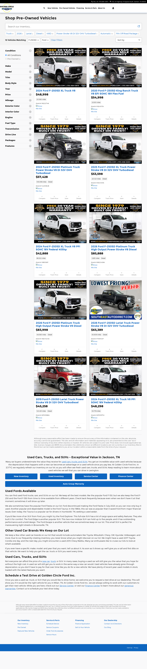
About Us (101, 8)
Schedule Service (52, 624)
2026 (20, 33)
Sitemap (129, 647)
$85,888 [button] (97, 253)
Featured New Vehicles (26, 631)
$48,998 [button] (42, 94)
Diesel (39, 33)
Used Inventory (56, 476)
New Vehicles (53, 8)
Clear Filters (56, 40)
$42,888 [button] (42, 253)
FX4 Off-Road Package (127, 33)
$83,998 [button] (42, 329)
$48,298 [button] (97, 406)
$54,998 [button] (97, 97)
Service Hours (51, 634)
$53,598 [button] (97, 174)
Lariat (29, 33)
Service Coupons (52, 627)
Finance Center (125, 476)
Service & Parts (91, 8)
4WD (50, 33)
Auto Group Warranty (73, 484)
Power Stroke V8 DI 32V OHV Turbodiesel (76, 33)
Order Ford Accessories (54, 631)
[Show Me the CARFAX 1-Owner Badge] (40, 107)
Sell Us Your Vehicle (82, 627)
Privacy (136, 647)
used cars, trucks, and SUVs (74, 461)
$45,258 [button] (42, 406)
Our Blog (107, 627)
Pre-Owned (22, 627)
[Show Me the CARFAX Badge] (40, 189)
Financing (80, 8)
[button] (60, 99)
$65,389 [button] (97, 329)
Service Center (91, 476)
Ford (44, 40)
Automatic (107, 33)
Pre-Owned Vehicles (67, 8)
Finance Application (82, 624)
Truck (10, 33)
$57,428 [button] (42, 177)
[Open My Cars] (112, 8)
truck (53, 561)
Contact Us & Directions (112, 624)
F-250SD (33, 40)
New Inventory (21, 476)
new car (46, 561)
